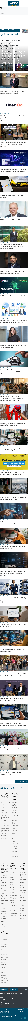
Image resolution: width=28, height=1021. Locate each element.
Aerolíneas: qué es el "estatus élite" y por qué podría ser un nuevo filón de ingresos (13, 600)
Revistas (7, 1003)
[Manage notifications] (25, 1018)
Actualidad (2, 993)
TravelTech (24, 10)
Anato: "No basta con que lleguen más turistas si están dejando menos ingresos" (13, 144)
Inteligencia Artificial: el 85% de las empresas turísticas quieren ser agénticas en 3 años (6, 56)
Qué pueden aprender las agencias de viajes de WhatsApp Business (13, 449)
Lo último (7, 10)
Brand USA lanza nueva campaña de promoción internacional (12, 424)
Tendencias (8, 996)
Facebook (12, 996)
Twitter (12, 993)
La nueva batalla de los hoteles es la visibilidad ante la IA (12, 547)
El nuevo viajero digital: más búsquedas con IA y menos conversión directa (14, 321)
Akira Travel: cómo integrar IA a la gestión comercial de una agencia (12, 473)
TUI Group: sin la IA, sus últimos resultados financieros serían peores (12, 221)
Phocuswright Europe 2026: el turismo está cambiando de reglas (13, 699)
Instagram (12, 998)
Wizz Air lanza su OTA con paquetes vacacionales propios (12, 749)
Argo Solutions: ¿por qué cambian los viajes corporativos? (13, 346)
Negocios (18, 10)
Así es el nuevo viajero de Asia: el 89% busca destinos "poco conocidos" (13, 675)
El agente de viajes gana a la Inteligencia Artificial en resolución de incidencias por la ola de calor (13, 398)
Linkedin (12, 1001)
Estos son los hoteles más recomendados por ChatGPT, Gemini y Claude (13, 372)
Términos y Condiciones (6, 1016)
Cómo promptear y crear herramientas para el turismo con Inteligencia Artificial (13, 573)
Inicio (3, 29)
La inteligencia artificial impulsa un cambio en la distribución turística (21, 58)
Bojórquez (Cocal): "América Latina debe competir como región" (12, 272)
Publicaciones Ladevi (18, 994)
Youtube (12, 1003)
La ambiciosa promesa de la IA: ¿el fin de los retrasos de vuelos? (13, 498)
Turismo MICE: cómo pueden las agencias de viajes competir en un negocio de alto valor (12, 246)
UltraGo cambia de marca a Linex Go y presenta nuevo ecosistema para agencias (13, 118)
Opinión (7, 1001)
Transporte (7, 993)
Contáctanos (19, 1016)
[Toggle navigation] (3, 8)
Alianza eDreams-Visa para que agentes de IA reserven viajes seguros (13, 724)
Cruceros (7, 998)
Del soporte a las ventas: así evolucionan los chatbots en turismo (12, 523)
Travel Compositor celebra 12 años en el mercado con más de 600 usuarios (13, 170)
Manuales (13, 10)
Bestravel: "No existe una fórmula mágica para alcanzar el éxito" (12, 92)
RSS (21, 1018)
